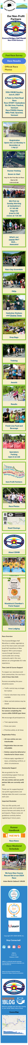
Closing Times (16, 315)
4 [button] (15, 48)
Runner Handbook (14, 829)
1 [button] (9, 48)
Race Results (14, 61)
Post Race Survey (14, 55)
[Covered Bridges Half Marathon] (9, 11)
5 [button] (17, 48)
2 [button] (11, 48)
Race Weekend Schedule (14, 847)
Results (14, 404)
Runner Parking (14, 171)
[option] (14, 31)
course (12, 239)
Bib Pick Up (14, 201)
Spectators (14, 452)
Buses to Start (14, 174)
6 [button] (19, 48)
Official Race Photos (11, 68)
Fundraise (16, 24)
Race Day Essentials (14, 269)
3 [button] (13, 48)
